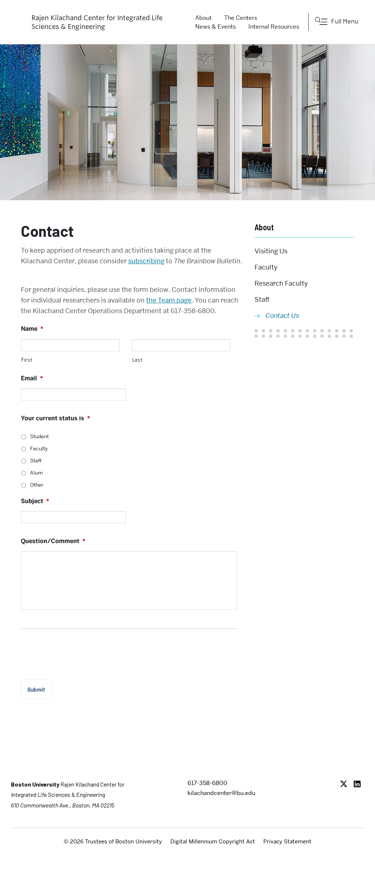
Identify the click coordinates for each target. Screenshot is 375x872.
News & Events (215, 26)
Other (37, 484)
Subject (35, 501)
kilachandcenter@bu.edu (221, 793)
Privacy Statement (287, 841)
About (264, 227)
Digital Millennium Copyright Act (212, 841)
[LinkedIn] (359, 784)
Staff (35, 460)
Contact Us (282, 315)
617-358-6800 (207, 783)
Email (32, 378)
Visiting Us (271, 251)
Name (32, 329)
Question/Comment (53, 541)
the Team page (169, 300)
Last (137, 360)
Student (39, 436)
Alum (36, 472)
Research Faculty (281, 283)
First (26, 360)
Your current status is (55, 418)
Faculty (39, 448)
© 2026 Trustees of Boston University (113, 841)
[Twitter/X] (346, 784)
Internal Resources (273, 26)
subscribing (146, 261)
